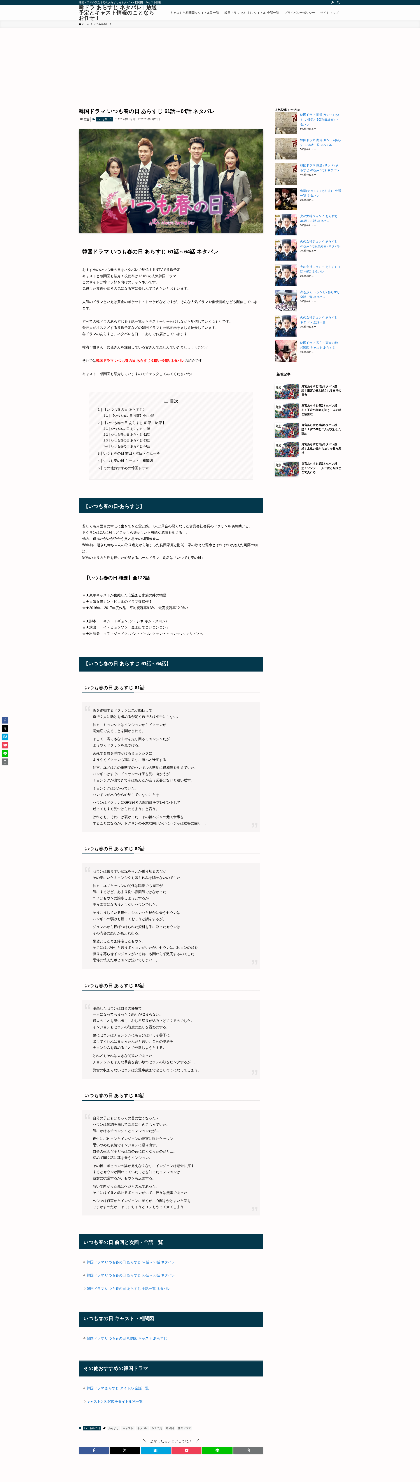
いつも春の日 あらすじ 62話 (130, 434)
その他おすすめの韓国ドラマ (126, 468)
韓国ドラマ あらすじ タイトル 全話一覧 (118, 1388)
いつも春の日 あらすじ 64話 (130, 446)
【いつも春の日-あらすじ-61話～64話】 (134, 423)
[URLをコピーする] (248, 1450)
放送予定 (157, 1428)
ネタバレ (142, 1428)
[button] (94, 1450)
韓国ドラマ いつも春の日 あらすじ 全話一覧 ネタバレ (129, 1288)
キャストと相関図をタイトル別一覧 (115, 1401)
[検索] (338, 2)
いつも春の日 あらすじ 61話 (130, 429)
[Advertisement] (210, 60)
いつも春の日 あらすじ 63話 (130, 440)
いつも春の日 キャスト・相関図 (128, 460)
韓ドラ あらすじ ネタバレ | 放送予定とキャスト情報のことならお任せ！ (118, 13)
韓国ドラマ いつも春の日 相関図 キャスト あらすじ (127, 1338)
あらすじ (113, 1428)
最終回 (170, 1428)
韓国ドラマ (184, 1428)
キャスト (128, 1428)
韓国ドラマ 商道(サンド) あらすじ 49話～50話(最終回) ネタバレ (320, 119)
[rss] (333, 2)
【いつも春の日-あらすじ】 (124, 409)
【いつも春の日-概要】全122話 (132, 415)
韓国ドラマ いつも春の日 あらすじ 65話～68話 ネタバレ (131, 1275)
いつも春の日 (104, 119)
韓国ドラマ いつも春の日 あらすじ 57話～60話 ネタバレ (131, 1262)
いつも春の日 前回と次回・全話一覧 (131, 453)
